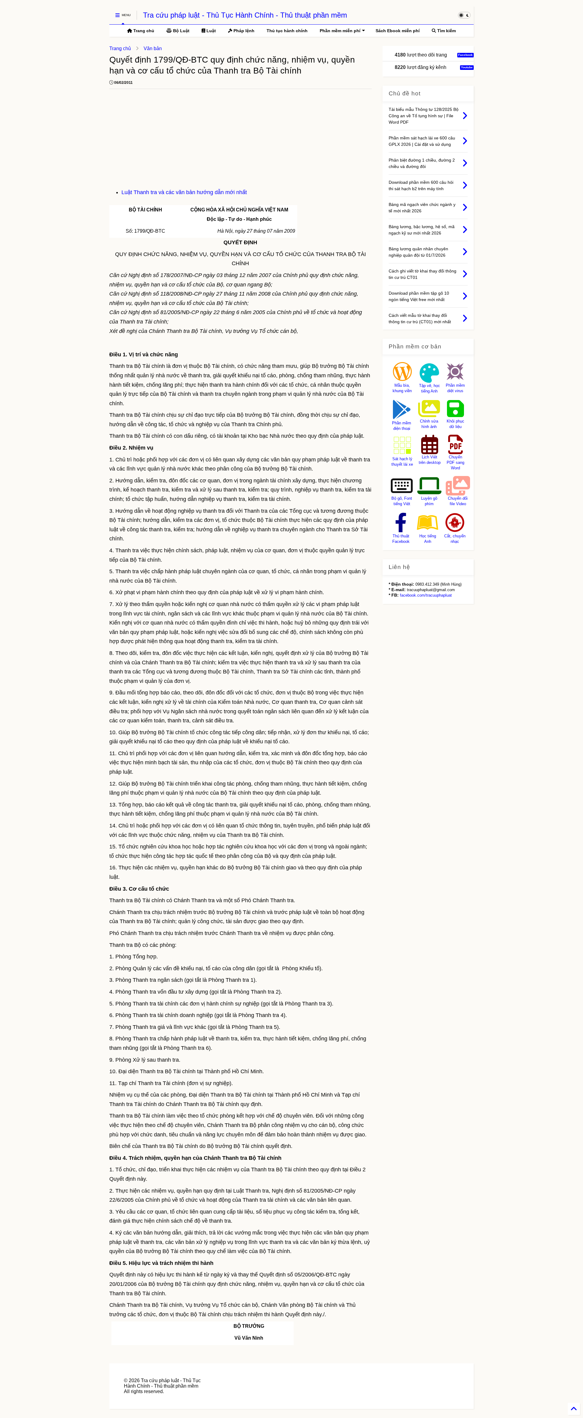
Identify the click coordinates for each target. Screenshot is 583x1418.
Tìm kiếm (446, 30)
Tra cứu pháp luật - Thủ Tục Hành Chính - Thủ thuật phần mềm (245, 15)
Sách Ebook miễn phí (398, 30)
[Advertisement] (240, 142)
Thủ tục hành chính (287, 30)
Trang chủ (143, 30)
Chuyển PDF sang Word (455, 462)
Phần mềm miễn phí (340, 30)
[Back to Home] (574, 1409)
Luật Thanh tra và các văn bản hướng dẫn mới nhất (184, 192)
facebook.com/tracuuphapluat (426, 595)
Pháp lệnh (243, 30)
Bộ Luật (180, 30)
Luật (210, 30)
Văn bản (153, 48)
